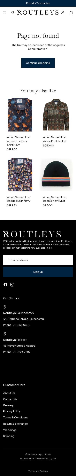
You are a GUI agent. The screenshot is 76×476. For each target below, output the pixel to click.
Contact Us (10, 399)
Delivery (8, 405)
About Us (9, 393)
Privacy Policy (11, 411)
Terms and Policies (38, 471)
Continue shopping (38, 63)
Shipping (8, 436)
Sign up (38, 272)
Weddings (9, 429)
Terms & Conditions (15, 417)
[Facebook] (5, 284)
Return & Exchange (15, 423)
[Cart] (71, 12)
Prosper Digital (48, 458)
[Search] (13, 12)
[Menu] (4, 12)
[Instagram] (12, 284)
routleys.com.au (42, 454)
